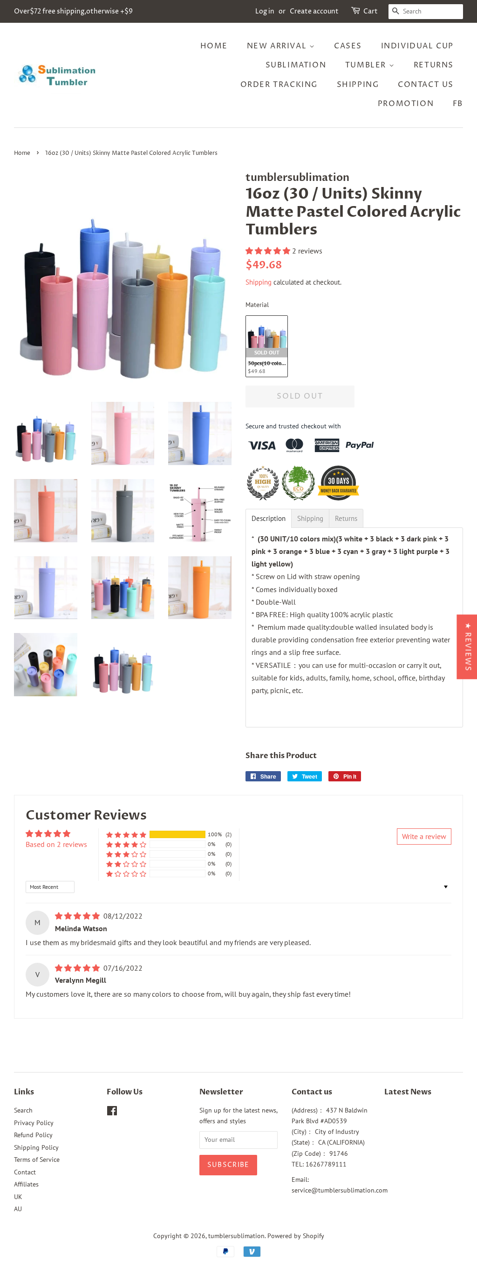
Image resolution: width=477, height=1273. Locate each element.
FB (458, 104)
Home (214, 46)
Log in (264, 11)
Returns (434, 65)
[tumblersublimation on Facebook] (112, 1112)
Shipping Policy (36, 1147)
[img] (78, 915)
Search (23, 1110)
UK (18, 1197)
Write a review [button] (424, 836)
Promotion (406, 104)
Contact (25, 1172)
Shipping (358, 85)
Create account (314, 11)
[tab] (268, 518)
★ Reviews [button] (468, 646)
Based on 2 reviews (56, 844)
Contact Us (426, 85)
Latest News (407, 1092)
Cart (370, 11)
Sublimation (296, 65)
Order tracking (279, 85)
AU (18, 1209)
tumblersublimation (236, 1236)
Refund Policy (33, 1135)
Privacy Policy (34, 1123)
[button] (268, 250)
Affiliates (26, 1184)
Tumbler (367, 65)
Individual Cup (417, 46)
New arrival (278, 46)
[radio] (266, 346)
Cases (348, 46)
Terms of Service (37, 1159)
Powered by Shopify (295, 1236)
